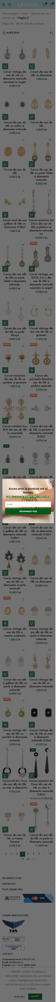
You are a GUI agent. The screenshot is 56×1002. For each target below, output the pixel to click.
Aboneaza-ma (28, 511)
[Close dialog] (51, 482)
